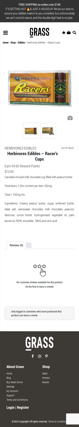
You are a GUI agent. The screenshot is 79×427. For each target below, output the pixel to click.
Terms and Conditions (17, 399)
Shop (13, 42)
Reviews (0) (16, 245)
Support (10, 395)
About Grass (15, 366)
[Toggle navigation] (5, 32)
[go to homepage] (39, 345)
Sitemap (10, 386)
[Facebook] (32, 357)
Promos (46, 377)
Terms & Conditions (57, 421)
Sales (44, 373)
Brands (45, 382)
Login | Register (17, 407)
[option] (39, 87)
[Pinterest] (46, 357)
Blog (8, 377)
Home (5, 42)
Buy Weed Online (14, 382)
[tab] (16, 245)
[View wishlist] (64, 33)
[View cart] (69, 33)
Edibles (21, 42)
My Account (12, 391)
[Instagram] (39, 357)
